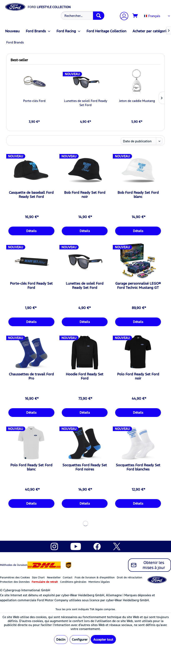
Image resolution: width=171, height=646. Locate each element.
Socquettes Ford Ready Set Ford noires (85, 467)
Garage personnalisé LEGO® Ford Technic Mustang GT (138, 285)
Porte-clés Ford (34, 101)
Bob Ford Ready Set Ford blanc (138, 194)
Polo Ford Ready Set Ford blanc (31, 467)
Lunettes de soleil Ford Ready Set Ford (85, 103)
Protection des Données (15, 582)
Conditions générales (73, 582)
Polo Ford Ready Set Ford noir (138, 376)
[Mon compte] (122, 16)
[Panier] (135, 16)
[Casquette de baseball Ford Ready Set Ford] (31, 170)
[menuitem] (82, 15)
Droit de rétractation (129, 577)
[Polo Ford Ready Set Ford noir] (138, 352)
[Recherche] (98, 15)
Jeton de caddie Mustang (137, 101)
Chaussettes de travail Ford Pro (31, 376)
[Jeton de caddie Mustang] (136, 82)
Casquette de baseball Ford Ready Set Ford (31, 194)
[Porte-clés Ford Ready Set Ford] (31, 261)
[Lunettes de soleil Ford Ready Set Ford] (85, 82)
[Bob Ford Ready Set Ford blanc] (138, 170)
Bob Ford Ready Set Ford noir (84, 194)
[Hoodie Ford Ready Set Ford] (85, 352)
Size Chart (38, 577)
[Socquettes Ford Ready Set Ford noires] (85, 443)
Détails (31, 231)
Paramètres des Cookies (15, 577)
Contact (67, 577)
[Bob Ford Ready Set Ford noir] (85, 170)
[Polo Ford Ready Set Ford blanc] (31, 443)
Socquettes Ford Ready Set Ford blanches (138, 467)
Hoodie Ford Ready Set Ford (84, 376)
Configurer (80, 639)
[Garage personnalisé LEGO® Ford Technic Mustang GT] (138, 261)
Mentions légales (99, 582)
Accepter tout (103, 639)
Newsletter (54, 577)
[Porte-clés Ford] (34, 82)
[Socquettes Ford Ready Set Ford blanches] (138, 443)
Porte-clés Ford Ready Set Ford (31, 285)
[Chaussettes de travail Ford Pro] (31, 352)
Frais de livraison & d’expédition (95, 577)
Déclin (60, 639)
